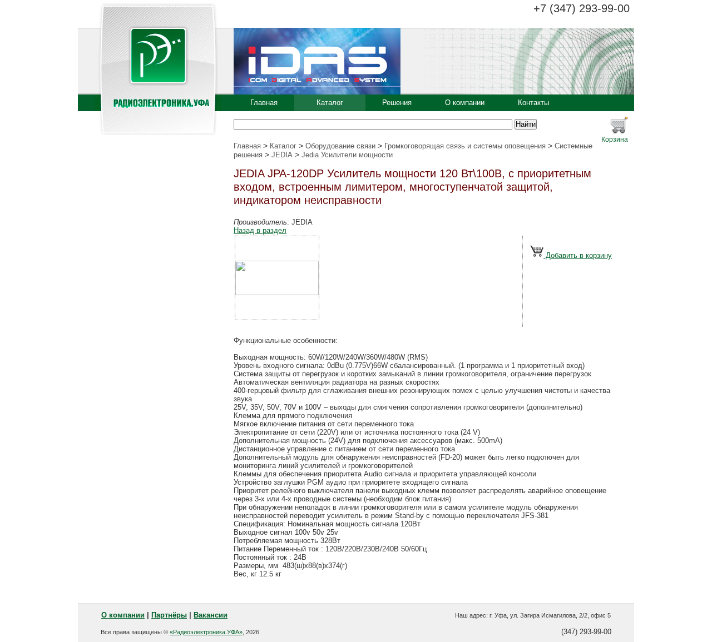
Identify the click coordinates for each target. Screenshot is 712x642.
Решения (397, 102)
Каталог (330, 102)
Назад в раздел (260, 230)
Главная (264, 102)
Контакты (533, 102)
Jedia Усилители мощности (347, 155)
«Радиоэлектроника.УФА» (206, 632)
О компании (464, 102)
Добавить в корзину (577, 255)
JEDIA (282, 155)
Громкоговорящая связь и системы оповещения (465, 146)
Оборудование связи (340, 146)
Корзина (614, 139)
